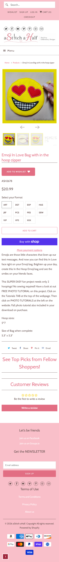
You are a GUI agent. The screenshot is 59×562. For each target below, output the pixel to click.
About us (29, 511)
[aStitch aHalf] (29, 38)
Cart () (46, 12)
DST (17, 204)
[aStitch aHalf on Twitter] (6, 29)
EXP (29, 204)
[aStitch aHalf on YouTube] (18, 29)
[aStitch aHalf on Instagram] (35, 29)
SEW (41, 212)
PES (29, 212)
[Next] (37, 127)
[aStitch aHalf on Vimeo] (24, 29)
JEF (4, 212)
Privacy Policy (29, 504)
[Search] (7, 4)
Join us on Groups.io (29, 443)
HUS (41, 204)
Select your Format (12, 197)
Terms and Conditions (29, 496)
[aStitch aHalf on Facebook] (12, 29)
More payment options (29, 250)
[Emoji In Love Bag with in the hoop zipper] (29, 96)
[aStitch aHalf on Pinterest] (30, 29)
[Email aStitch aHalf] (41, 29)
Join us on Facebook (29, 438)
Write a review (29, 407)
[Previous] (22, 127)
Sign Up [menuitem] (24, 12)
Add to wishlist (16, 171)
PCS (17, 212)
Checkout (29, 17)
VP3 (17, 220)
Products (16, 62)
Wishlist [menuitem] (12, 12)
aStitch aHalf (19, 523)
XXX (29, 220)
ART (5, 204)
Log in (33, 12)
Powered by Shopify (29, 527)
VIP (5, 220)
